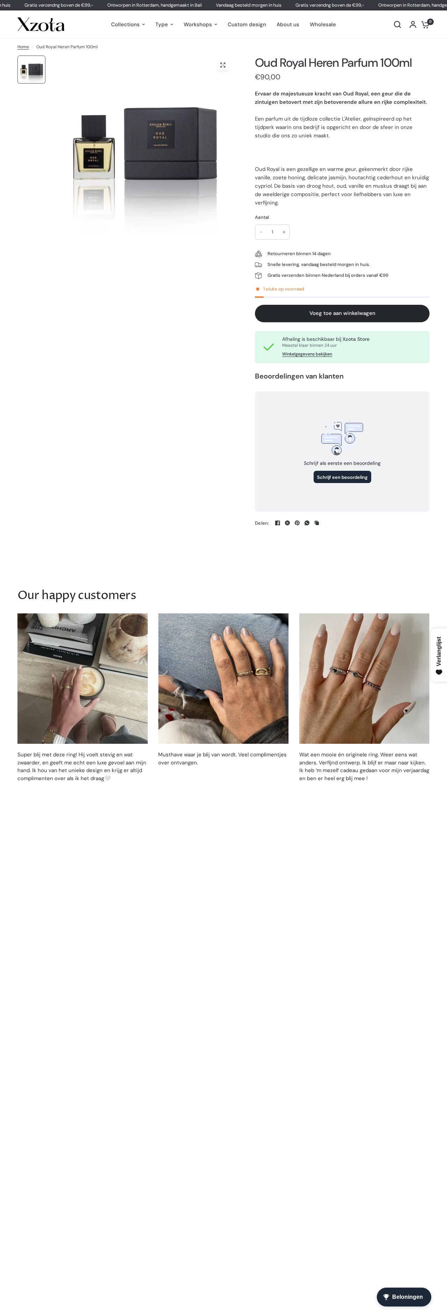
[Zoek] (397, 24)
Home (23, 47)
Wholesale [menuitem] (323, 24)
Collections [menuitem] (125, 24)
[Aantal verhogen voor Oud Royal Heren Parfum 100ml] (284, 232)
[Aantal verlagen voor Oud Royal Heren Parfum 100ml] (260, 232)
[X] (287, 523)
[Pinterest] (297, 523)
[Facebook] (277, 523)
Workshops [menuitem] (198, 24)
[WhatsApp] (307, 523)
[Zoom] (223, 65)
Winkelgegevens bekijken (307, 354)
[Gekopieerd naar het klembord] (317, 523)
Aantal (262, 217)
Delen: (262, 523)
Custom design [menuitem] (247, 24)
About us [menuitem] (288, 24)
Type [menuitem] (161, 24)
